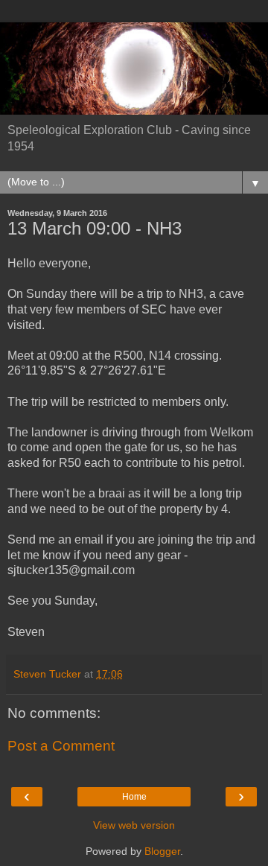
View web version (134, 825)
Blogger (162, 851)
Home (134, 797)
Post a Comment (61, 746)
